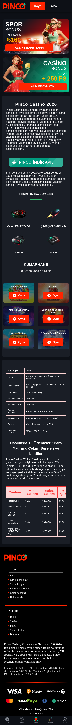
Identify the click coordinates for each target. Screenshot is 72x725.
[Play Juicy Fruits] (53, 316)
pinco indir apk (36, 162)
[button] (66, 705)
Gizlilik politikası (19, 580)
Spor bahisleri (17, 630)
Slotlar (13, 621)
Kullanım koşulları (20, 588)
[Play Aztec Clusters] (18, 339)
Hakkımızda (16, 597)
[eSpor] (53, 243)
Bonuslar (15, 634)
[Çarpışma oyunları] (53, 217)
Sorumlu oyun (17, 584)
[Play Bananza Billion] (18, 293)
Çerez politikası (18, 593)
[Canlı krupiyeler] (18, 217)
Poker (13, 625)
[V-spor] (18, 243)
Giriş (54, 6)
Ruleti (13, 617)
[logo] (14, 6)
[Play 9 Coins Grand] (53, 339)
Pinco (13, 575)
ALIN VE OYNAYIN (43, 86)
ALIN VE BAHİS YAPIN (29, 47)
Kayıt (37, 6)
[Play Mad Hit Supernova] (18, 316)
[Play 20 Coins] (53, 293)
